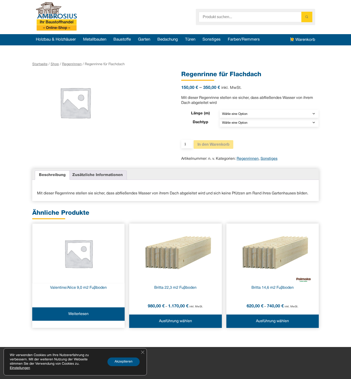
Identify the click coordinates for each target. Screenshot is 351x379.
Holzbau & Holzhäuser (56, 39)
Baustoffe (122, 39)
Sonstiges (211, 39)
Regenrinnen (72, 64)
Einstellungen (20, 368)
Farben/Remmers (244, 39)
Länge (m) (200, 113)
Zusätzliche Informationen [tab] (97, 175)
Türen (190, 39)
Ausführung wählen (175, 321)
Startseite (40, 64)
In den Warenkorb (213, 144)
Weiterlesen (78, 314)
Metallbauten (94, 39)
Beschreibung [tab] (52, 175)
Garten (144, 39)
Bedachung (167, 39)
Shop (55, 64)
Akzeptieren (124, 361)
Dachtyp (200, 122)
